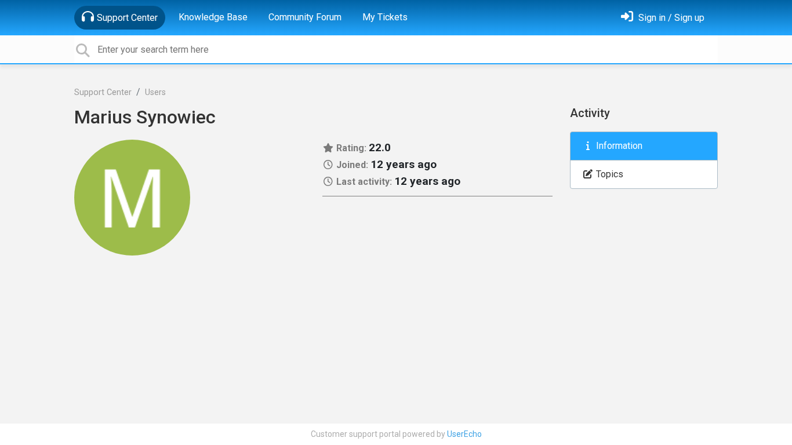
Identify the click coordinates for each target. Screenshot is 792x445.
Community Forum (304, 17)
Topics (608, 174)
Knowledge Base (213, 17)
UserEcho (464, 434)
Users (155, 92)
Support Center (127, 17)
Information (618, 145)
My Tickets (385, 17)
